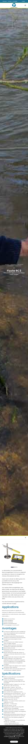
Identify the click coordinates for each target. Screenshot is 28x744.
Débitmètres (20, 264)
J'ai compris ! (14, 741)
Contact (10, 1)
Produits (13, 264)
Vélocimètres (10, 265)
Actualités (15, 1)
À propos (5, 1)
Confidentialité (16, 735)
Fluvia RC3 (18, 265)
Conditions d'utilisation (9, 736)
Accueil (7, 264)
